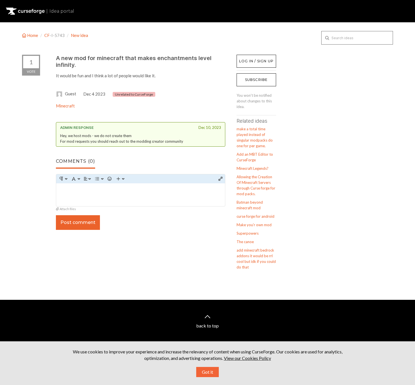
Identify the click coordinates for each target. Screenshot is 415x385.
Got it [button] (207, 372)
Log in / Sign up (251, 57)
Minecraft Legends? (252, 168)
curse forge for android (255, 216)
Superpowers (248, 233)
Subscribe (256, 80)
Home (32, 35)
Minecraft (65, 105)
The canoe (245, 241)
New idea (79, 35)
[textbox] (140, 194)
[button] (63, 178)
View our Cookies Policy (247, 358)
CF (47, 35)
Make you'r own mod (254, 225)
